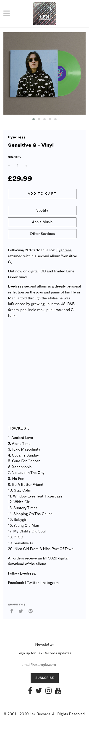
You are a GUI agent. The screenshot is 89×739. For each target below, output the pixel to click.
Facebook (16, 583)
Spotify (42, 210)
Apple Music (42, 222)
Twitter (33, 583)
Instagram (50, 583)
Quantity (14, 157)
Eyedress (17, 137)
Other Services (42, 234)
